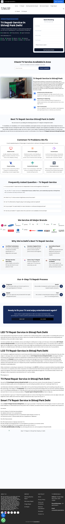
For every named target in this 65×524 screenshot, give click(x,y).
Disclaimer (40, 511)
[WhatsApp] (18, 512)
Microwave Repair (44, 6)
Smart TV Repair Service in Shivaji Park (14, 403)
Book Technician (59, 1)
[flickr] (5, 512)
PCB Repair (24, 11)
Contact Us (41, 514)
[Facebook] (2, 512)
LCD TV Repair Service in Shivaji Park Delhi (41, 356)
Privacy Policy (41, 499)
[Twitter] (8, 512)
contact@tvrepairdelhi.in (9, 1)
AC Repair (17, 11)
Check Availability (44, 68)
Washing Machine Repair (32, 6)
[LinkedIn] (15, 512)
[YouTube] (11, 512)
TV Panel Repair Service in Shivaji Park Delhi (17, 382)
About (39, 496)
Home (16, 6)
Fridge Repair (53, 6)
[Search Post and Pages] (63, 8)
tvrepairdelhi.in (36, 521)
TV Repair (21, 6)
